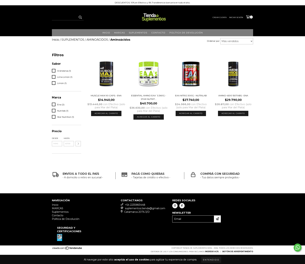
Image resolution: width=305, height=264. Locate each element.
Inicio (106, 32)
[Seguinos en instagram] (175, 205)
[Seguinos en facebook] (182, 205)
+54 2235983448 (135, 204)
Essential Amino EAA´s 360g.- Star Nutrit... (148, 97)
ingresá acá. (212, 251)
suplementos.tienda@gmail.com (145, 208)
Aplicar (78, 143)
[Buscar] (80, 17)
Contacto (158, 32)
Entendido (211, 259)
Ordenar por (213, 41)
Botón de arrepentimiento (237, 251)
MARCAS (119, 32)
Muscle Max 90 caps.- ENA (106, 95)
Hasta (67, 138)
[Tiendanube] (67, 249)
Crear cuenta (220, 17)
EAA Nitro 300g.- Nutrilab (191, 95)
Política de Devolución (186, 32)
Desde (55, 138)
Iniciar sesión (236, 17)
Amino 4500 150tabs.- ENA (233, 95)
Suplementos (138, 32)
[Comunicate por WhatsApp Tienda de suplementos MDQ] (297, 248)
